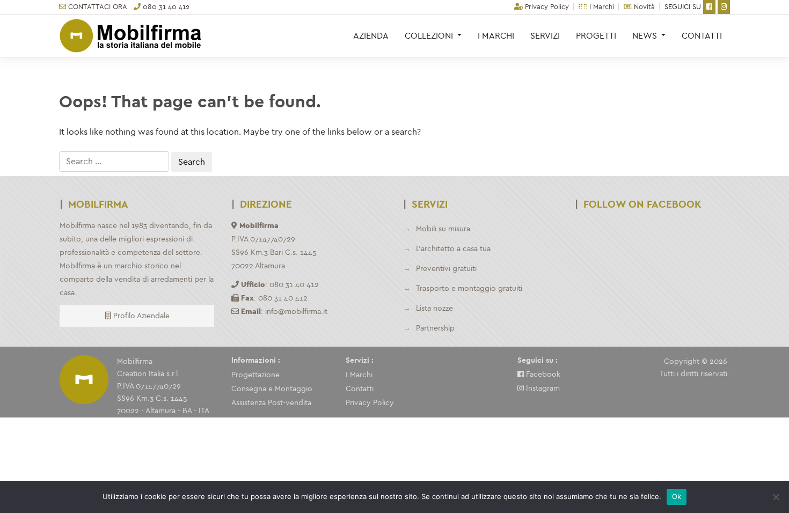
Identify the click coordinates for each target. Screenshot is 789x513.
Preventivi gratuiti (446, 268)
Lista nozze (434, 308)
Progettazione (255, 374)
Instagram (542, 388)
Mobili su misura (443, 228)
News (645, 36)
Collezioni (430, 36)
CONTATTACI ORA (96, 7)
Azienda (371, 36)
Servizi (545, 36)
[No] (775, 497)
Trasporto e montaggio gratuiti (469, 288)
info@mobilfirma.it (296, 311)
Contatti (702, 36)
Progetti (596, 36)
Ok (677, 496)
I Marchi (600, 7)
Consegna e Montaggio (271, 388)
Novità (643, 7)
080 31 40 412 (165, 7)
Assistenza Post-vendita (271, 402)
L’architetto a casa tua (453, 248)
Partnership (435, 328)
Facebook (542, 374)
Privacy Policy (546, 7)
